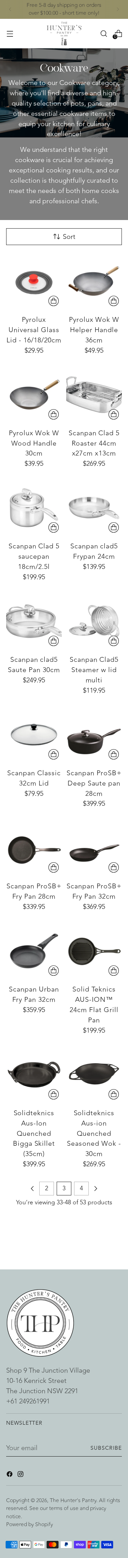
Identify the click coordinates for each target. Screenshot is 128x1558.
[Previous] (10, 9)
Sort (69, 236)
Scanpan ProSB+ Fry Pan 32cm (94, 891)
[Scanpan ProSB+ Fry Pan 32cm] (94, 848)
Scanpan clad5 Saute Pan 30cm (34, 664)
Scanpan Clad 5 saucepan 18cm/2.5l (34, 556)
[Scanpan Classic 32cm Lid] (34, 735)
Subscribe (106, 1448)
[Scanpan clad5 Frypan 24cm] (94, 508)
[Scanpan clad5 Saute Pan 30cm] (34, 621)
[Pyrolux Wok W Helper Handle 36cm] (94, 281)
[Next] (117, 9)
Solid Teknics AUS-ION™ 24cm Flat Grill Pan (94, 1004)
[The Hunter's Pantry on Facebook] (10, 1475)
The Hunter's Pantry (73, 1500)
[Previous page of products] (32, 1188)
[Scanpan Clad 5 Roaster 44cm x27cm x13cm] (94, 395)
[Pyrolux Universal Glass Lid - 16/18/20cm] (34, 281)
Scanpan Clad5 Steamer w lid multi (94, 669)
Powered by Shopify (29, 1524)
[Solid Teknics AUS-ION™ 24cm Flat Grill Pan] (94, 951)
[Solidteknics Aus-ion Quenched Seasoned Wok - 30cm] (94, 1075)
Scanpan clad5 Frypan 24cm (94, 551)
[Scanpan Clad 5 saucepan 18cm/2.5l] (34, 508)
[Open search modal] (104, 33)
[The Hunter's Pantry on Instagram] (21, 1475)
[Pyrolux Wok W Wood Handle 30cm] (34, 395)
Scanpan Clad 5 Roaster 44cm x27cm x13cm (94, 443)
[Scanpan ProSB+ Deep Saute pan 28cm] (94, 735)
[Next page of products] (95, 1188)
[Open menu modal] (10, 33)
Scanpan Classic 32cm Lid (34, 778)
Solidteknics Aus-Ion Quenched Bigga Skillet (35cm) (34, 1133)
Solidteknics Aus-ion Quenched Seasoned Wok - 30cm (94, 1133)
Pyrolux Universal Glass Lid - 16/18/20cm (33, 329)
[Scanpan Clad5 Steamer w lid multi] (94, 621)
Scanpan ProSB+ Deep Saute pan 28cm (94, 783)
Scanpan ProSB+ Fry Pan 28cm (33, 891)
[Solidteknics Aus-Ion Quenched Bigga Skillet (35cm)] (34, 1075)
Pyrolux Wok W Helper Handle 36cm (94, 329)
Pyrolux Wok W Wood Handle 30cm (34, 443)
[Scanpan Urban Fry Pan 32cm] (34, 951)
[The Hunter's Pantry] (64, 34)
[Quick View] (53, 301)
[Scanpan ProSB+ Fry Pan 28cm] (34, 848)
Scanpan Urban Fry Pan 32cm (34, 994)
